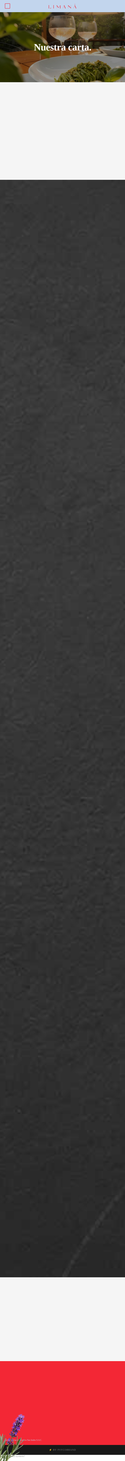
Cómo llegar (19, 1405)
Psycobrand (67, 1450)
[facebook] (73, 1384)
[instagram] (82, 1384)
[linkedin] (78, 1384)
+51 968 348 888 (47, 1382)
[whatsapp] (69, 1387)
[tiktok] (69, 1384)
